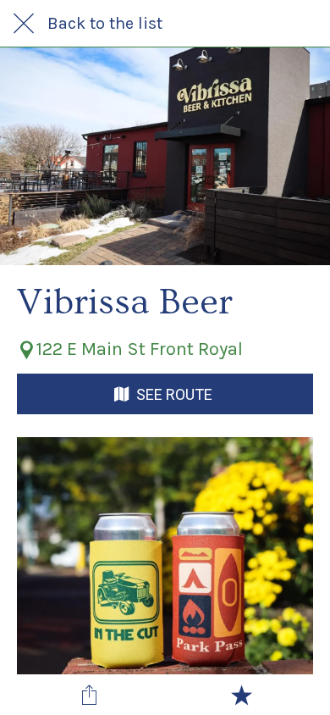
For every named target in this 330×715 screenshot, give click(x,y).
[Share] (89, 694)
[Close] (24, 24)
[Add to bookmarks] (241, 694)
